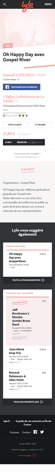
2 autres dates (9, 79)
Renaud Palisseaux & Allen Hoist (17, 376)
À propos (14, 432)
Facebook (35, 432)
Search (6, 4)
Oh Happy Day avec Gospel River (17, 257)
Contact (26, 432)
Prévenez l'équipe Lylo (27, 155)
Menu (48, 4)
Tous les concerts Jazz (26, 402)
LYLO (27, 6)
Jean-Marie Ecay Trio (16, 351)
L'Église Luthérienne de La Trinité (23, 98)
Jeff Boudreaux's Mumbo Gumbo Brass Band (21, 317)
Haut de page (25, 455)
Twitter (42, 432)
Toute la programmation (26, 280)
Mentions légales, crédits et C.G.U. (27, 449)
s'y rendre (40, 125)
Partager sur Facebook (24, 87)
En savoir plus (17, 339)
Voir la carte (15, 125)
